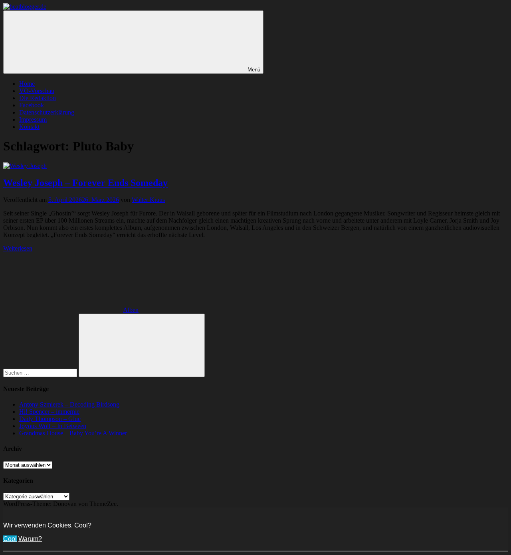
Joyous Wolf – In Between (52, 426)
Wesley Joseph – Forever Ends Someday (85, 183)
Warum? (30, 538)
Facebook (31, 105)
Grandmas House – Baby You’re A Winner (73, 433)
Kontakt (29, 126)
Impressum (33, 119)
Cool (10, 538)
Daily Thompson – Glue (50, 418)
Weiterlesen (17, 248)
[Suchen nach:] (41, 372)
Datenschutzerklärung (46, 112)
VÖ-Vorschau (36, 90)
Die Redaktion (37, 98)
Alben (131, 309)
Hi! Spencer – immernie (49, 411)
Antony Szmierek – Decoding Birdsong (69, 404)
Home (27, 83)
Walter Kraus (148, 199)
